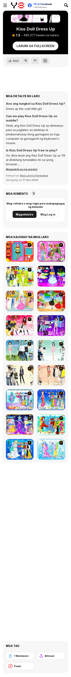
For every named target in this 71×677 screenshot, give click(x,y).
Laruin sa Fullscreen (35, 46)
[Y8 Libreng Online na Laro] (17, 5)
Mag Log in (47, 214)
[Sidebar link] (5, 5)
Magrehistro (24, 214)
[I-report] (35, 60)
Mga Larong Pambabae (34, 175)
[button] (21, 169)
